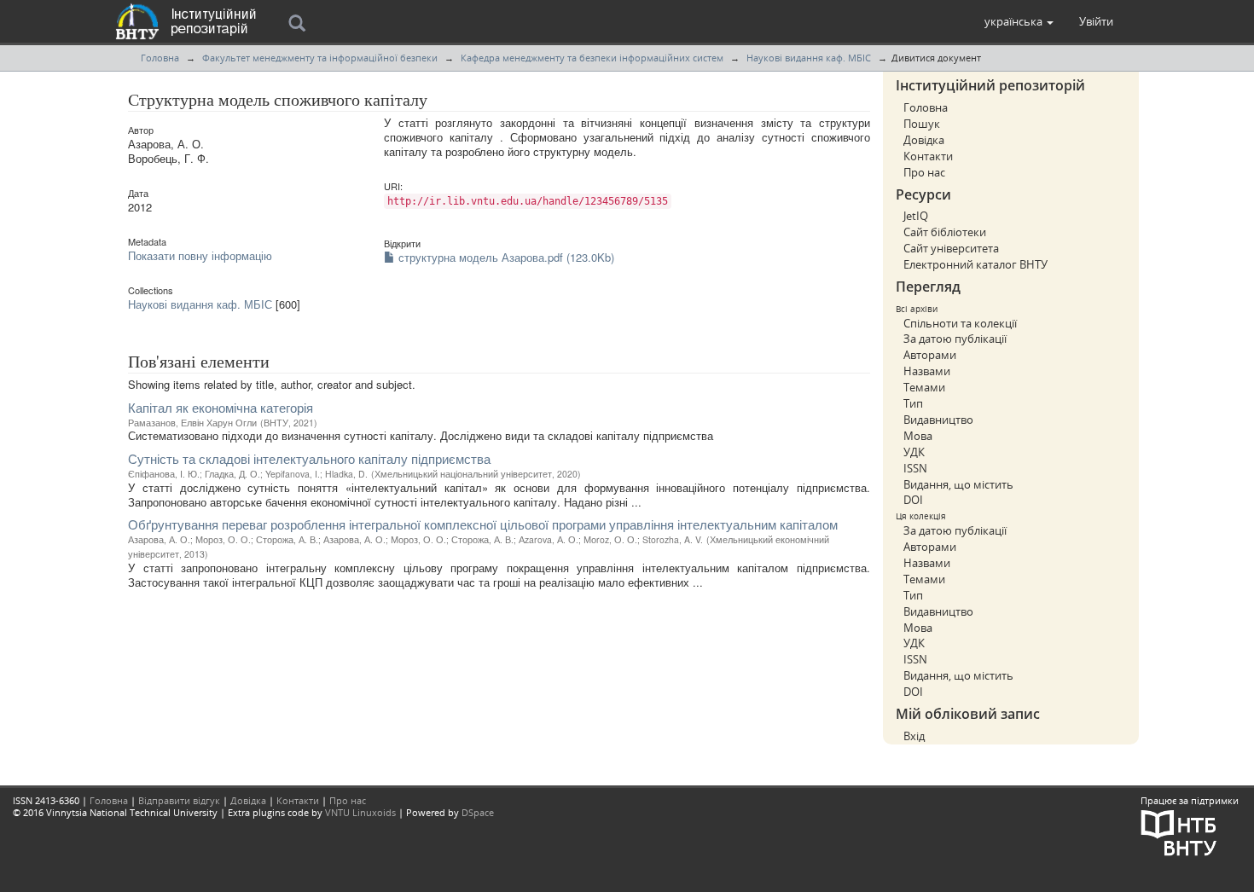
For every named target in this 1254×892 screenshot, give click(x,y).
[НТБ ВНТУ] (1179, 831)
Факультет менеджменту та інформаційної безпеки (320, 57)
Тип (913, 403)
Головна (160, 57)
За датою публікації (955, 338)
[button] (1019, 21)
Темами (924, 387)
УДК (914, 452)
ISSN (915, 468)
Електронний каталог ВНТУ (975, 264)
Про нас (924, 172)
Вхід (914, 736)
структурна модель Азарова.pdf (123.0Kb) (504, 257)
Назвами (926, 371)
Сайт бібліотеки (944, 232)
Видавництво (938, 419)
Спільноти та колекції (960, 323)
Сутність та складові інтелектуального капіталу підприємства (309, 458)
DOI (913, 499)
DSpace (478, 812)
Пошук (921, 123)
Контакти (928, 156)
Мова (917, 435)
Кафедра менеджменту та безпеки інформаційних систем (592, 57)
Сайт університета (951, 248)
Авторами (929, 354)
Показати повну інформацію (200, 255)
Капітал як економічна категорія (220, 407)
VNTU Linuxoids (360, 812)
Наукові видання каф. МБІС (808, 57)
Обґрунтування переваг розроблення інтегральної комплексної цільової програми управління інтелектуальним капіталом (483, 524)
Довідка (923, 140)
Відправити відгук (179, 800)
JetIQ (915, 215)
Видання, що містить (958, 484)
